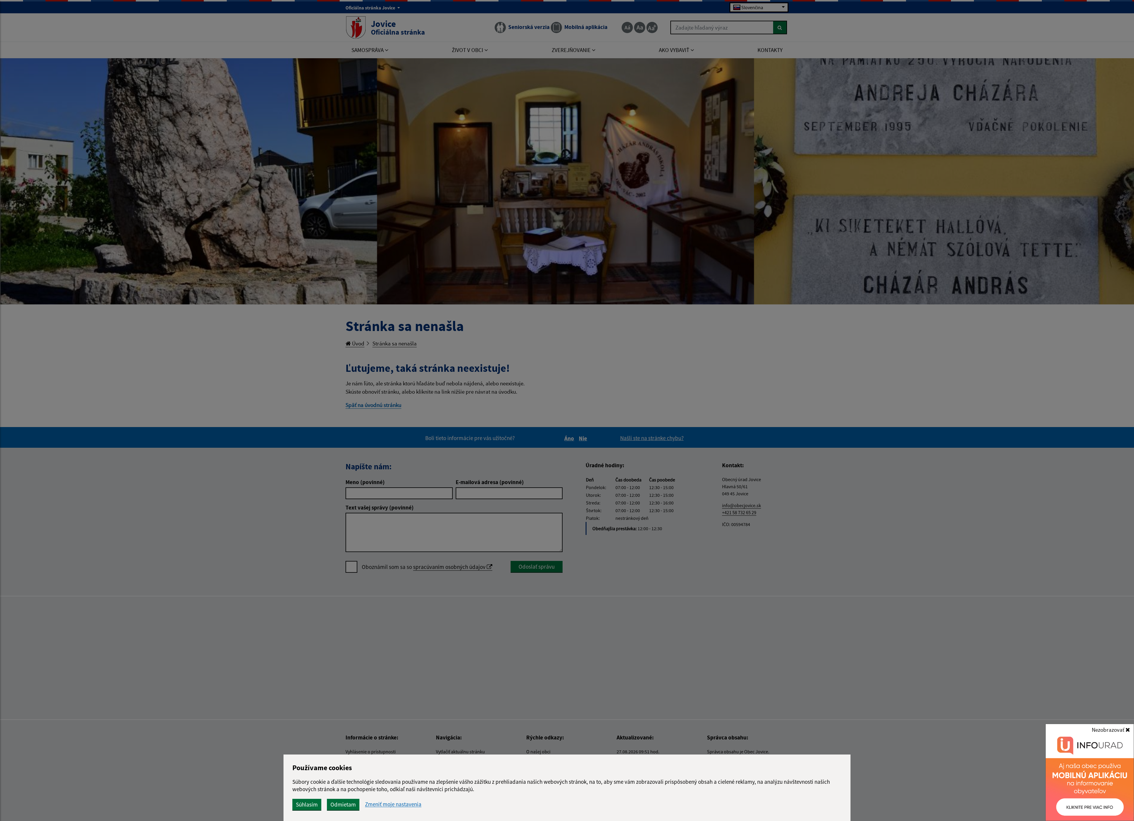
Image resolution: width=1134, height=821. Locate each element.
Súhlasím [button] (307, 804)
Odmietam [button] (343, 804)
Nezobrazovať (1108, 729)
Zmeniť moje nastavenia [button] (393, 804)
